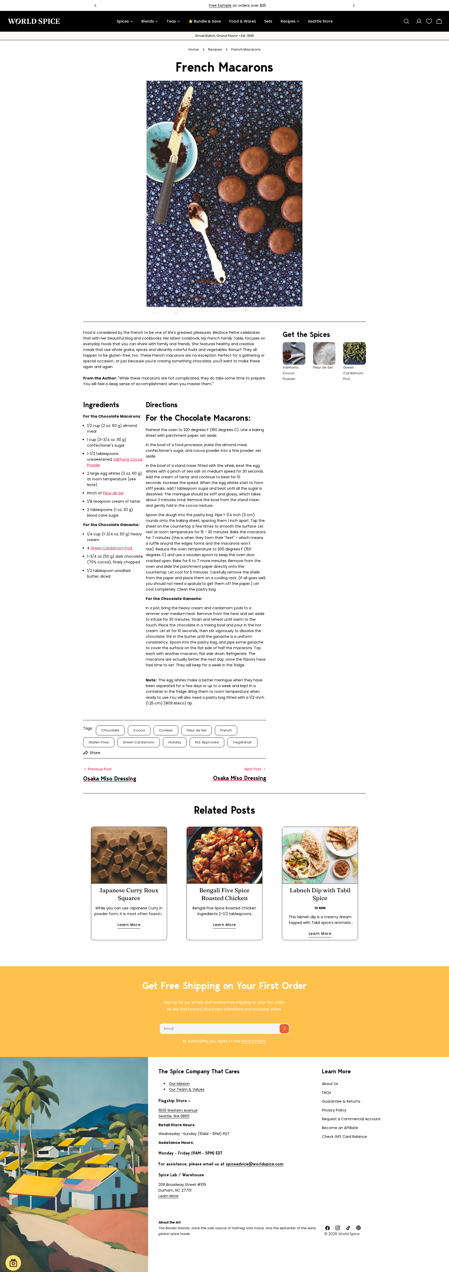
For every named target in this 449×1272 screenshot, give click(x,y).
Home (193, 49)
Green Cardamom (138, 742)
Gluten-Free (99, 742)
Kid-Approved (207, 742)
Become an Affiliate (340, 1127)
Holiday (174, 742)
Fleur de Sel (113, 493)
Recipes (215, 49)
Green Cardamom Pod (111, 548)
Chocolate (110, 730)
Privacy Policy (334, 1110)
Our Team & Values (186, 1089)
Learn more (128, 924)
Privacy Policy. (253, 1041)
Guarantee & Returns (341, 1101)
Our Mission (179, 1083)
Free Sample (207, 5)
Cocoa (139, 730)
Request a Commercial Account (351, 1119)
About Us (330, 1083)
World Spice (349, 1233)
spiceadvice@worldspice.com (254, 1164)
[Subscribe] (284, 1028)
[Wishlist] (429, 21)
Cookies (166, 730)
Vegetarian (242, 742)
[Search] (406, 21)
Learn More (169, 1196)
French (226, 730)
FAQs (326, 1092)
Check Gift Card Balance (344, 1136)
